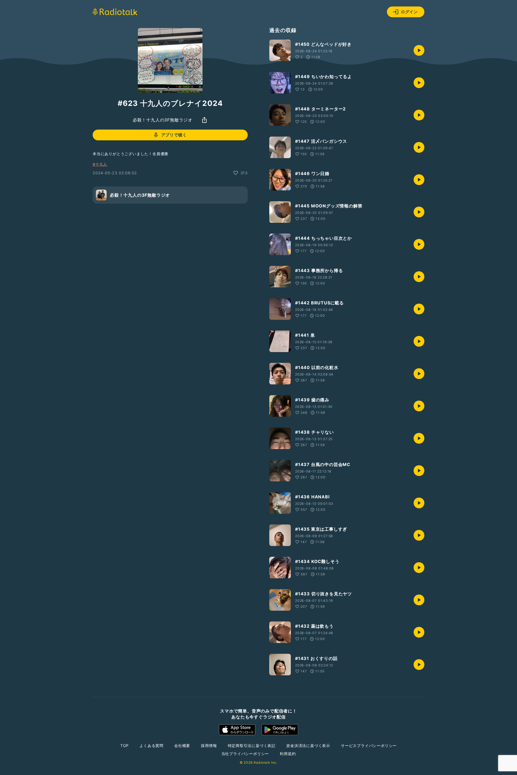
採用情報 (209, 745)
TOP (124, 745)
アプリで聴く (174, 134)
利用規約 (288, 753)
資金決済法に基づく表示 (308, 745)
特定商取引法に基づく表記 (252, 745)
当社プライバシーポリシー (245, 753)
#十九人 (100, 164)
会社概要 (182, 745)
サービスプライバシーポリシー (369, 745)
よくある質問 (151, 745)
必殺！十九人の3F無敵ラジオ (163, 120)
